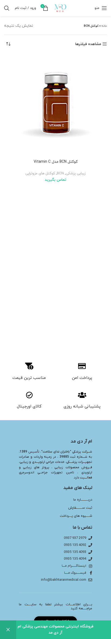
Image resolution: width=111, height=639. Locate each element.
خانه (104, 26)
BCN (60, 173)
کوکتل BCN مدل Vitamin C (56, 161)
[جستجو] (6, 8)
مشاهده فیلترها (88, 44)
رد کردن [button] (8, 629)
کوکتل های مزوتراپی (40, 173)
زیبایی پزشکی (76, 173)
